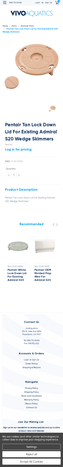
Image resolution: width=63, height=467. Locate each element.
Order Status (31, 363)
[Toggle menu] (4, 4)
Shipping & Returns (32, 367)
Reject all (31, 454)
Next (57, 224)
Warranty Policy (31, 400)
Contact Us (31, 407)
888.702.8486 (15, 2)
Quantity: (11, 168)
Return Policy (31, 403)
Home (5, 26)
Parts (14, 26)
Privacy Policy (31, 388)
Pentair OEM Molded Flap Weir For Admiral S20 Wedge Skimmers (42, 275)
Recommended (31, 224)
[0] (54, 2)
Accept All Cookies (31, 461)
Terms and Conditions (31, 396)
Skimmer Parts (27, 26)
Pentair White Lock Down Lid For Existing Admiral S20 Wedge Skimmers (17, 275)
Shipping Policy (31, 392)
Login (37, 2)
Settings (31, 447)
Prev (53, 224)
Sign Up (48, 2)
